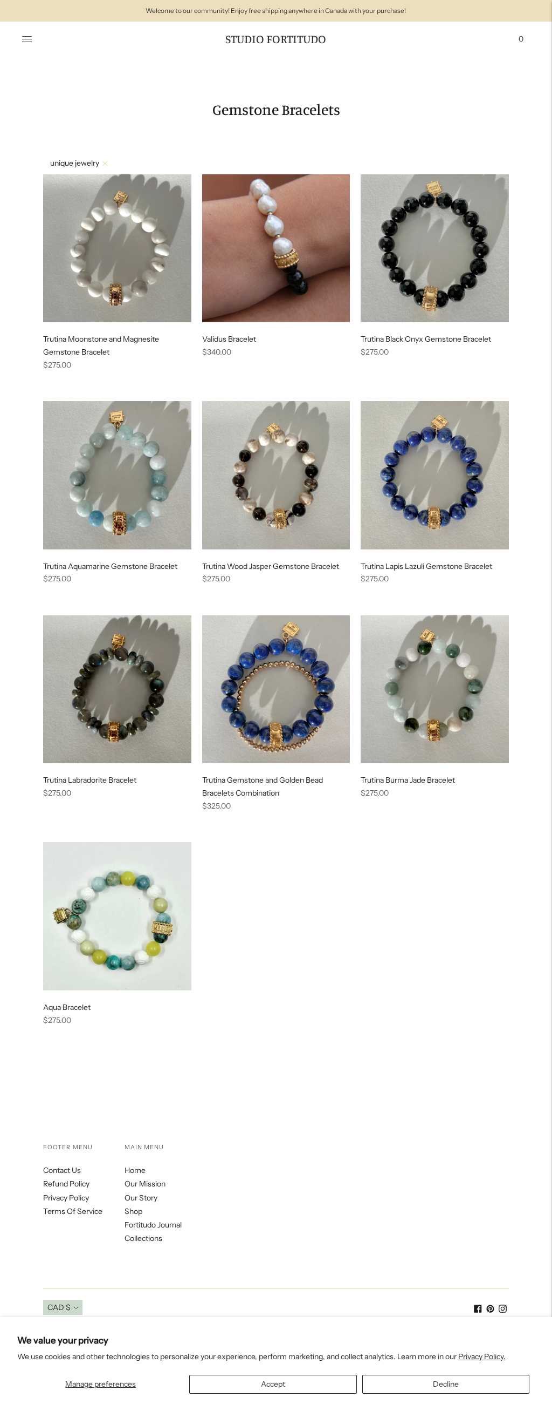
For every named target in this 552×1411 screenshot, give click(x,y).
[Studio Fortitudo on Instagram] (503, 1310)
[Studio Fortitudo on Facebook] (478, 1310)
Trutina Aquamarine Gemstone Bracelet (110, 566)
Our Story (141, 1198)
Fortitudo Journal (153, 1225)
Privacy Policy (66, 1198)
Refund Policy (66, 1184)
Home (135, 1170)
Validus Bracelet (229, 339)
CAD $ (59, 1307)
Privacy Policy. (482, 1356)
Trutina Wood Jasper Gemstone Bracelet (270, 566)
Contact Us (62, 1170)
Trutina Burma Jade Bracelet (408, 780)
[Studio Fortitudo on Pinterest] (490, 1310)
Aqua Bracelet (67, 1007)
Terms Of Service (72, 1211)
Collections (143, 1238)
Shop (133, 1211)
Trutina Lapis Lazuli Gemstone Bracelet (426, 566)
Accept (273, 1384)
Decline (446, 1384)
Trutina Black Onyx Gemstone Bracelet (426, 339)
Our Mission (145, 1184)
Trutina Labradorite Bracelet (89, 780)
